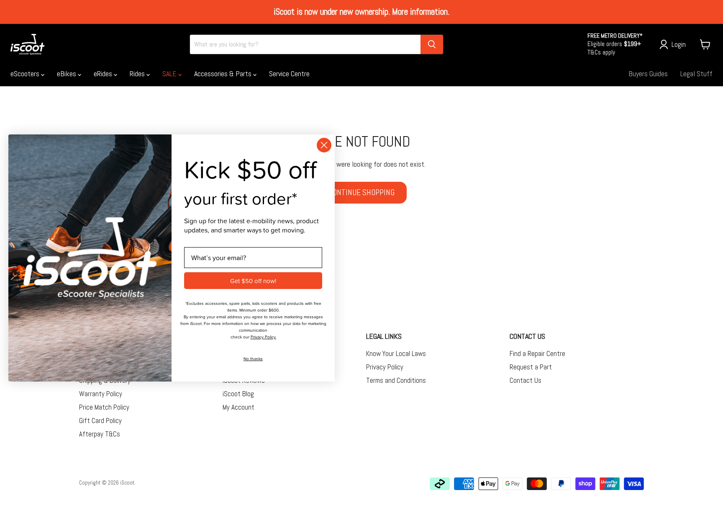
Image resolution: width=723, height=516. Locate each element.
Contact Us (525, 380)
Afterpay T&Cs (99, 434)
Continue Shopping (361, 192)
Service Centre (289, 73)
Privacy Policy (384, 367)
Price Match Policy (104, 407)
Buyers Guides (648, 73)
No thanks (253, 358)
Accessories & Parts (223, 73)
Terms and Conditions (396, 380)
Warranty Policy (100, 393)
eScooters (25, 73)
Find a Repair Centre (537, 353)
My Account (238, 407)
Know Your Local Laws (396, 353)
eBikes (67, 73)
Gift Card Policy (100, 420)
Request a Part (531, 367)
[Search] (431, 44)
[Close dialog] (324, 145)
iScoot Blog (238, 393)
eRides (104, 73)
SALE (170, 73)
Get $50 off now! (253, 280)
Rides (138, 73)
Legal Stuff (696, 73)
